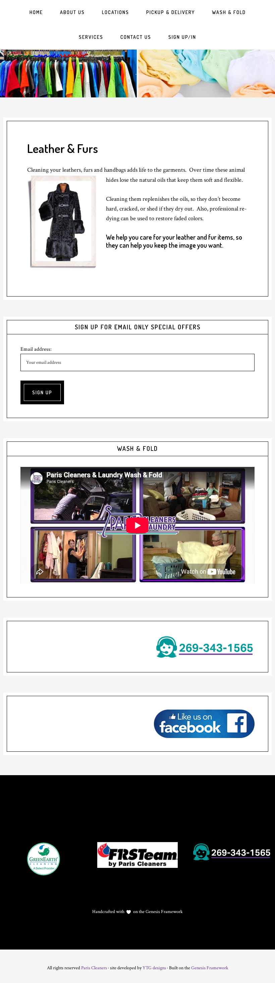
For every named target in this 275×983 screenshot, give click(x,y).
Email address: (36, 349)
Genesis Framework (164, 912)
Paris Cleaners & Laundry (137, 73)
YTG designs (154, 968)
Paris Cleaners (94, 968)
